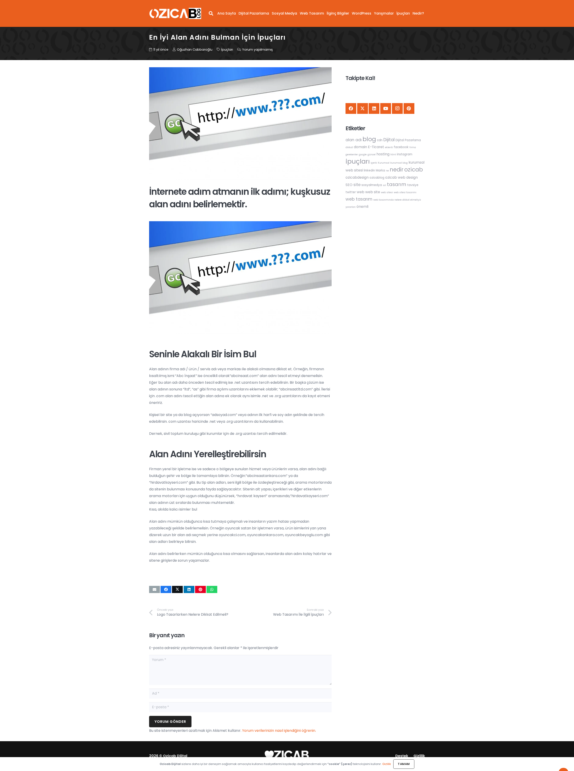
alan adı (354, 140)
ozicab (413, 169)
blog (369, 139)
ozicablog (377, 177)
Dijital (389, 140)
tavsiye (412, 185)
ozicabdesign (357, 177)
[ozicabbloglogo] (175, 13)
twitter (351, 192)
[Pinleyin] (200, 589)
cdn (380, 140)
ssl (384, 185)
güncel (371, 154)
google (363, 154)
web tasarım (359, 199)
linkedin (369, 170)
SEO (349, 184)
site (357, 184)
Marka (380, 170)
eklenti (389, 147)
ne (387, 170)
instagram (404, 154)
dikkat (349, 147)
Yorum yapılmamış (257, 49)
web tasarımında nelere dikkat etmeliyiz (397, 199)
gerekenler (352, 154)
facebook (401, 147)
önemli (362, 206)
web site (372, 192)
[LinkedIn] (374, 108)
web (360, 192)
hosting (382, 154)
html (393, 154)
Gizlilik (419, 755)
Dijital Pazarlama (408, 140)
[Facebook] (351, 108)
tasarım (396, 184)
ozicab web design (401, 177)
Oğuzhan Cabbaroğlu (194, 49)
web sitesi (387, 192)
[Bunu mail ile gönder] (154, 589)
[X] (362, 108)
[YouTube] (385, 108)
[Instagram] (397, 108)
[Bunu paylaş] (166, 589)
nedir (396, 169)
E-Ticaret (376, 147)
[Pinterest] (409, 108)
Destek (401, 755)
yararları (351, 207)
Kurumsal (383, 163)
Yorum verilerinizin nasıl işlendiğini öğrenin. (279, 730)
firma (412, 147)
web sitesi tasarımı (405, 192)
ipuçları (358, 161)
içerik (374, 163)
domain (360, 147)
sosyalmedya (371, 185)
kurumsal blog (399, 163)
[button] (211, 13)
